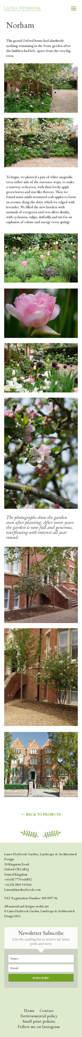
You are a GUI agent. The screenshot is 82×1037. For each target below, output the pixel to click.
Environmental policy (38, 1015)
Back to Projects (43, 814)
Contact (47, 1010)
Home (29, 1010)
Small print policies (38, 1021)
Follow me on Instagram (39, 1026)
